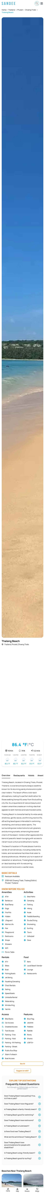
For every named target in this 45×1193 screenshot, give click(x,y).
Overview (6, 775)
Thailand (11, 10)
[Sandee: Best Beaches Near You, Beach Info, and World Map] (8, 3)
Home (4, 10)
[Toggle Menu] (41, 3)
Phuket (20, 10)
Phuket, (15, 644)
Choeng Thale (30, 10)
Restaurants (19, 775)
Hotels (31, 775)
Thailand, (7, 644)
